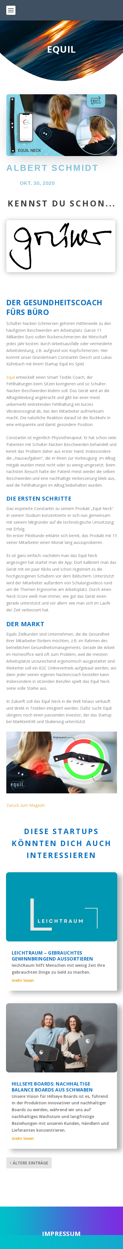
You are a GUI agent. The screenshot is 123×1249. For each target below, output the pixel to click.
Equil (10, 377)
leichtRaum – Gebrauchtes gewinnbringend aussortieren (52, 956)
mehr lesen (23, 980)
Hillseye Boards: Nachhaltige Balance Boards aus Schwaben (52, 1087)
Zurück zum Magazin (25, 805)
